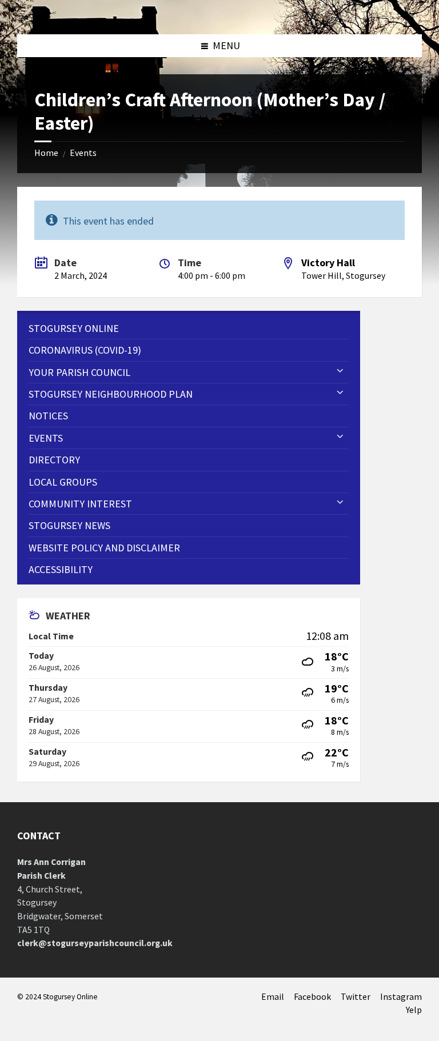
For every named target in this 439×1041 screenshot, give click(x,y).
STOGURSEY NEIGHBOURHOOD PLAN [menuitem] (111, 394)
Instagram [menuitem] (401, 996)
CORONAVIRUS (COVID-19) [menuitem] (85, 350)
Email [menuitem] (272, 996)
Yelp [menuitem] (414, 1009)
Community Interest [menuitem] (80, 503)
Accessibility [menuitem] (61, 569)
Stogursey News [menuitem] (69, 525)
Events (83, 152)
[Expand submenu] (340, 371)
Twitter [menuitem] (355, 996)
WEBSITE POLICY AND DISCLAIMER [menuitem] (104, 547)
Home (46, 152)
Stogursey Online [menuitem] (74, 328)
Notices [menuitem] (48, 415)
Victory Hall (328, 262)
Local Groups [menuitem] (63, 482)
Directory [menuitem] (54, 459)
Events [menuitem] (46, 438)
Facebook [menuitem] (312, 996)
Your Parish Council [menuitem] (79, 372)
